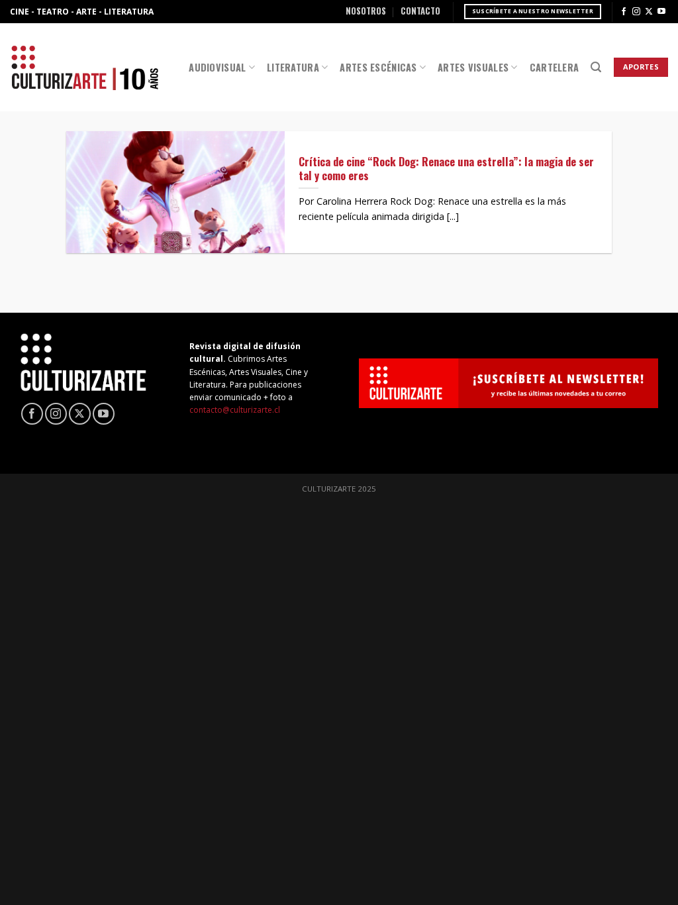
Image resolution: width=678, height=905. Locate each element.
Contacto (420, 11)
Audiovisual (217, 67)
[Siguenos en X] (649, 12)
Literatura (293, 67)
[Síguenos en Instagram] (636, 12)
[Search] (596, 67)
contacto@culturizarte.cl (234, 409)
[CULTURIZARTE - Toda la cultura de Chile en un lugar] (85, 67)
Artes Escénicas (378, 67)
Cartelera (554, 67)
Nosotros (366, 11)
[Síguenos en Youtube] (661, 12)
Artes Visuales (473, 67)
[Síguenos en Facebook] (624, 12)
